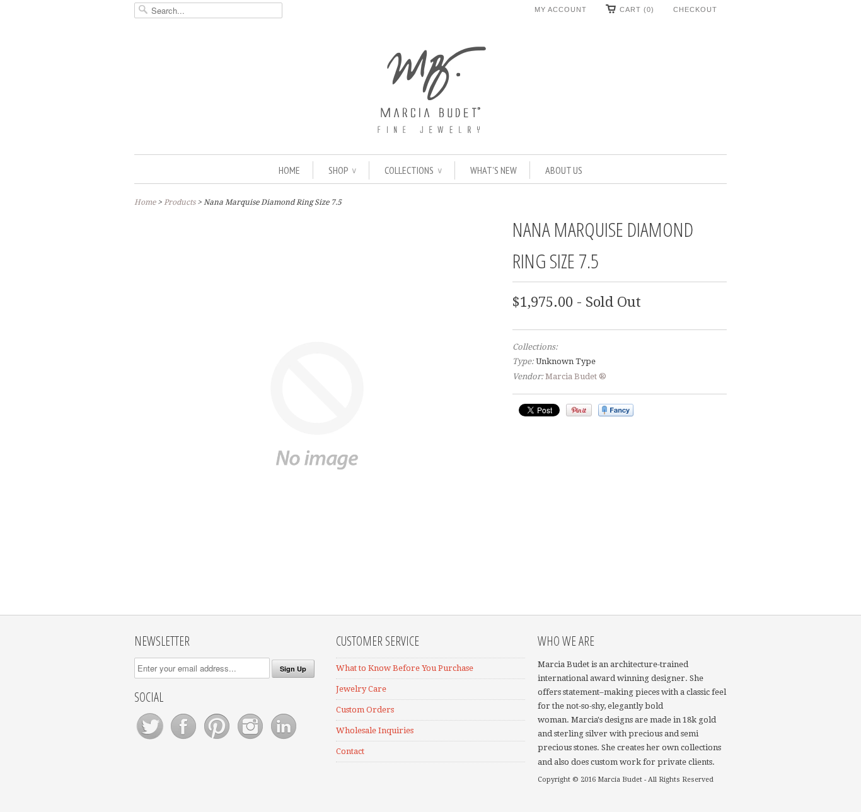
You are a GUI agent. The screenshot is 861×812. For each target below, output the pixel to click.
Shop (342, 170)
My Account (561, 9)
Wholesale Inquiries (374, 730)
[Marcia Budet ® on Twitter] (151, 739)
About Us (563, 170)
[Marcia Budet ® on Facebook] (184, 739)
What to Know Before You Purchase (404, 668)
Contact (350, 751)
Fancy (615, 410)
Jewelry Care (361, 689)
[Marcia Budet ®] (430, 88)
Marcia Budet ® (575, 376)
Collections (413, 170)
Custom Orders (365, 709)
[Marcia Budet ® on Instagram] (251, 739)
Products (179, 202)
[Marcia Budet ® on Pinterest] (217, 739)
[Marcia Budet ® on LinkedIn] (283, 739)
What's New (493, 170)
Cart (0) (637, 9)
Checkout (695, 9)
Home (289, 170)
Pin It (579, 410)
